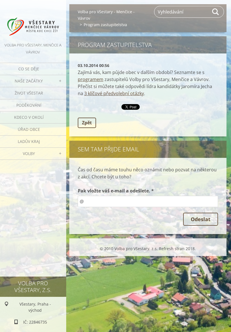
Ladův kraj (29, 141)
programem (90, 79)
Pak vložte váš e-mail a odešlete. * (116, 191)
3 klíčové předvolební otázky (114, 93)
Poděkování (28, 105)
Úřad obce (29, 129)
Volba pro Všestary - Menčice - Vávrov (106, 15)
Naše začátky (29, 81)
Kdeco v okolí (29, 117)
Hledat (215, 12)
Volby (29, 153)
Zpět (87, 123)
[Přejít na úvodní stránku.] (33, 21)
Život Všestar (29, 93)
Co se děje (28, 68)
